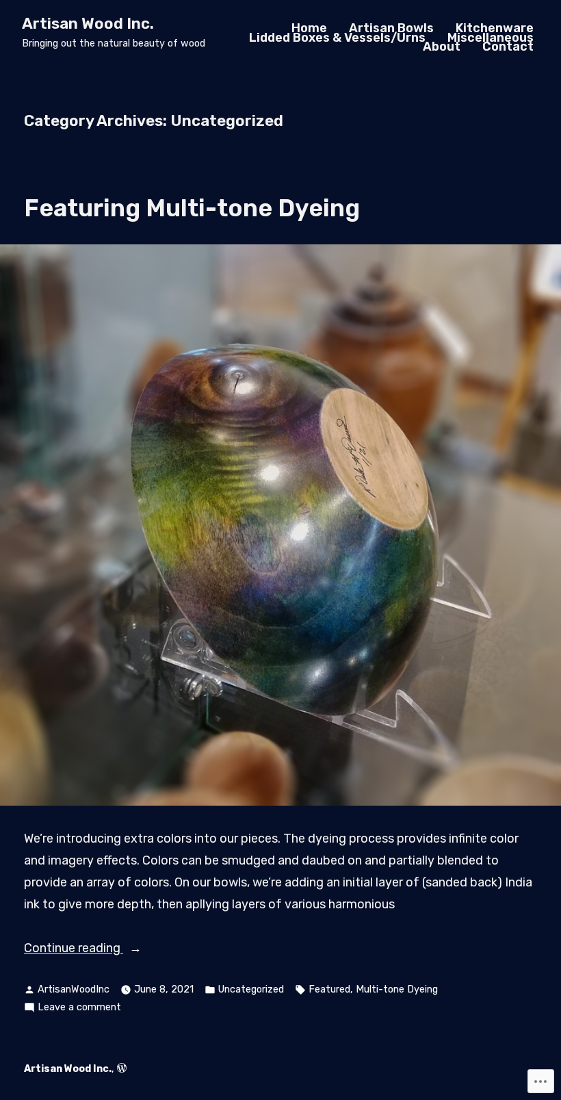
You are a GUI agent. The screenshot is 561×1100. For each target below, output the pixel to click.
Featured (329, 989)
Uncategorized (251, 989)
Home (309, 28)
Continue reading (73, 949)
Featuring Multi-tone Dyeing (192, 208)
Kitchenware (495, 28)
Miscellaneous (490, 37)
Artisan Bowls (391, 28)
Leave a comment (79, 1008)
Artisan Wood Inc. (88, 23)
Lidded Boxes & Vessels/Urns (337, 37)
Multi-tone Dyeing (397, 989)
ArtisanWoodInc (73, 989)
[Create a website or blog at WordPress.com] (122, 1069)
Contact (508, 47)
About (441, 47)
